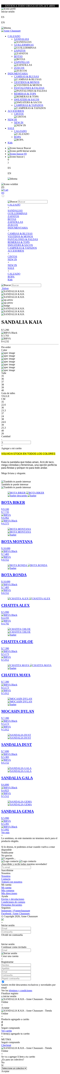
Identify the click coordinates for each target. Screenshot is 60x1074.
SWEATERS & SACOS (26, 99)
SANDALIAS (21, 39)
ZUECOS (19, 67)
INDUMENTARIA (18, 73)
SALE (11, 128)
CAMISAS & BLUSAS (26, 76)
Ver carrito (6, 1030)
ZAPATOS (19, 50)
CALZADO (14, 36)
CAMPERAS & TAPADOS (28, 105)
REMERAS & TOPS (25, 93)
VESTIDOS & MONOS (26, 82)
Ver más (5, 832)
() (25, 153)
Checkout (6, 1045)
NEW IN (12, 119)
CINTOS (19, 113)
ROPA (17, 137)
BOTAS (18, 56)
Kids (10, 142)
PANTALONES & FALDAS (29, 88)
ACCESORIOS (16, 111)
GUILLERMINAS (24, 44)
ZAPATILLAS (21, 62)
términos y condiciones (20, 990)
